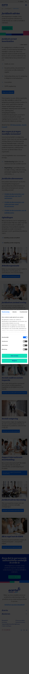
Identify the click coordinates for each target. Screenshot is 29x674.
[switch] (25, 341)
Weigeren (14, 360)
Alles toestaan (14, 355)
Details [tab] (14, 312)
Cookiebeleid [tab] (23, 312)
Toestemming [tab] (5, 312)
